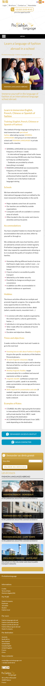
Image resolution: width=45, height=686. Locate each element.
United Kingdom (7, 648)
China (3, 652)
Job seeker (5, 605)
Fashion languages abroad (15, 87)
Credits (4, 589)
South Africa (5, 639)
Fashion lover (6, 610)
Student (4, 608)
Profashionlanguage (8, 55)
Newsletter (32, 5)
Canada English (6, 646)
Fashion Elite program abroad (11, 627)
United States (6, 643)
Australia (4, 637)
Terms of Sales (6, 591)
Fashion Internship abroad (10, 622)
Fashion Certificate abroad (10, 624)
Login (5, 5)
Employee (5, 603)
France (4, 650)
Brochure (12, 5)
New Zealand (6, 641)
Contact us (22, 5)
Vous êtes (6, 461)
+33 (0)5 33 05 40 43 (23, 9)
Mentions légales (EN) (8, 593)
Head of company (7, 601)
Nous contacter (23, 442)
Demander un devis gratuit (23, 434)
